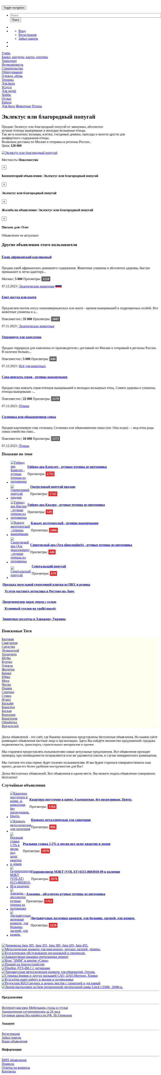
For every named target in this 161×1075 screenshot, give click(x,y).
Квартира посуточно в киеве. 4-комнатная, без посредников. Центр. (80, 799)
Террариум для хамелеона (21, 337)
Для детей (9, 91)
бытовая (8, 639)
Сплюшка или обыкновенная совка (29, 417)
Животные (23, 106)
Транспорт (9, 61)
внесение (9, 714)
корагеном (9, 718)
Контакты (9, 1071)
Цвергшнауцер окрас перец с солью (29, 602)
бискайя (7, 703)
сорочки (8, 692)
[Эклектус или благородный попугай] (29, 153)
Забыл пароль (28, 38)
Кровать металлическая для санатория (61, 820)
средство (8, 646)
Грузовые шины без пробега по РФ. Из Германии (37, 1015)
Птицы (37, 106)
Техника (8, 79)
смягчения (9, 643)
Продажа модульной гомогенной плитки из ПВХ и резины (46, 584)
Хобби (6, 95)
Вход (22, 31)
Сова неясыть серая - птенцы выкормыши (34, 377)
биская (7, 711)
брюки (6, 673)
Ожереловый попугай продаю (52, 486)
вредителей (10, 726)
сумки (6, 696)
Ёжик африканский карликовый (27, 257)
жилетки (8, 669)
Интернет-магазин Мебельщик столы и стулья (35, 1008)
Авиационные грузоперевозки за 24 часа (31, 1011)
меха (5, 680)
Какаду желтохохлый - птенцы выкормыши (64, 523)
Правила (8, 1064)
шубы (6, 658)
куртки (7, 662)
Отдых (6, 98)
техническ (9, 654)
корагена (8, 707)
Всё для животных (32, 366)
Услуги (7, 87)
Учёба (6, 53)
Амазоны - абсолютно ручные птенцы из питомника (65, 894)
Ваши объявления (14, 1041)
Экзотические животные (37, 286)
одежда (7, 665)
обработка (9, 722)
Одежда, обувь (12, 76)
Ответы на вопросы (16, 1067)
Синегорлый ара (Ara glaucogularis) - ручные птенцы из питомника (81, 545)
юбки (6, 677)
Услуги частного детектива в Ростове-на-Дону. (40, 591)
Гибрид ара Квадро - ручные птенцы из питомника (66, 505)
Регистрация (27, 35)
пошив (7, 688)
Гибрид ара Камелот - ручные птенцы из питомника (67, 467)
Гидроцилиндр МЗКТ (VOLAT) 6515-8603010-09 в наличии (75, 871)
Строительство (12, 68)
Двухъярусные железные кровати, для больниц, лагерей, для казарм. (83, 918)
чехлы (6, 684)
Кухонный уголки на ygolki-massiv (30, 608)
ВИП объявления (14, 1060)
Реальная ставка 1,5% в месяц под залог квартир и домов (66, 844)
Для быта (8, 83)
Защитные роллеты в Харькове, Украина (34, 619)
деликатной (10, 650)
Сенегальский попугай (49, 566)
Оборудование (12, 72)
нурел (6, 699)
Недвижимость (12, 64)
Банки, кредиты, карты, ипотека (25, 57)
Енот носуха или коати (19, 297)
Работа (6, 102)
